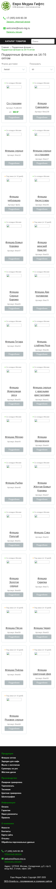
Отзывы (5, 838)
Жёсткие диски (8, 772)
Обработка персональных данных (17, 842)
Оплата (4, 807)
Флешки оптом (8, 758)
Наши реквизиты (9, 814)
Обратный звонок (13, 854)
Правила (5, 817)
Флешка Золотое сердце (14, 582)
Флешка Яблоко (14, 437)
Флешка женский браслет (42, 246)
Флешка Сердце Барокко (14, 296)
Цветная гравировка (11, 793)
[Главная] (5, 6)
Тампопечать (7, 786)
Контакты (6, 831)
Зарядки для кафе (10, 761)
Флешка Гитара (14, 341)
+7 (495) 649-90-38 (16, 18)
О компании (7, 823)
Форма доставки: (9, 64)
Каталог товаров (15, 41)
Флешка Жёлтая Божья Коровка (42, 487)
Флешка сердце (14, 150)
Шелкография (8, 797)
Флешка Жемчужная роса (14, 391)
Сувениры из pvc (9, 768)
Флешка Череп (42, 628)
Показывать (35, 64)
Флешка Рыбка (14, 483)
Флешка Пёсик (14, 628)
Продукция (7, 753)
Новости (5, 828)
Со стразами (14, 103)
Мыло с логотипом (10, 765)
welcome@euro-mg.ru (18, 28)
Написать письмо (14, 32)
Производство (9, 778)
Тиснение (5, 789)
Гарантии (5, 810)
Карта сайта (7, 835)
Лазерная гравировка (11, 782)
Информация (8, 802)
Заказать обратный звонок (18, 22)
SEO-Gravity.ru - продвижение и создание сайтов (28, 881)
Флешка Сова (42, 532)
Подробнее (14, 117)
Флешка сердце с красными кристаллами (42, 391)
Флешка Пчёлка (14, 670)
